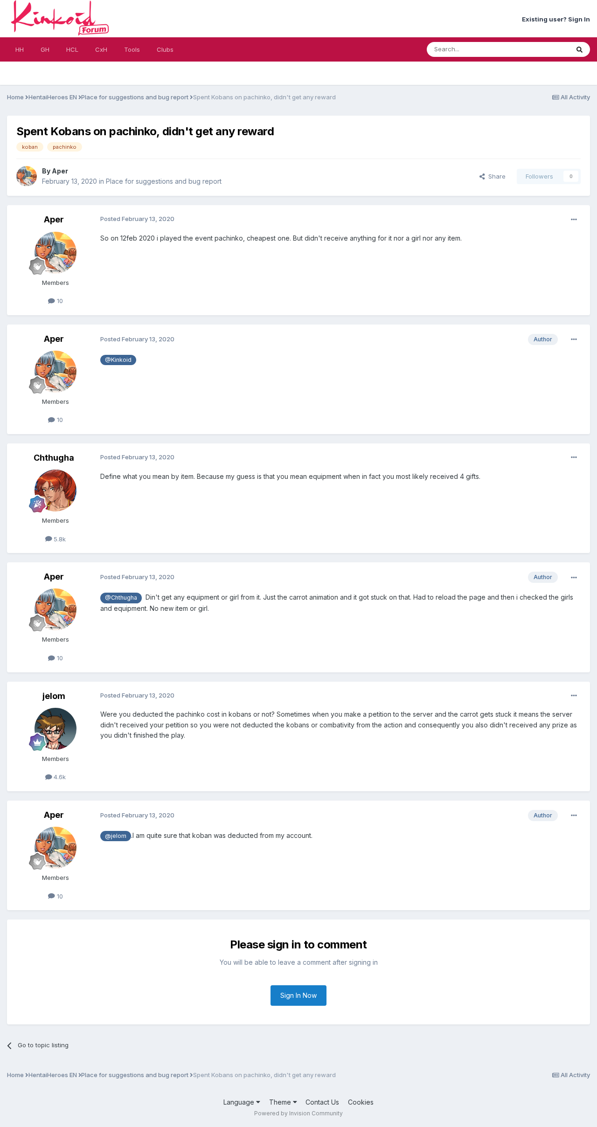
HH (19, 49)
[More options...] (574, 219)
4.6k (59, 777)
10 (59, 300)
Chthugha (54, 458)
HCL (72, 49)
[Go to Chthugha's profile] (55, 491)
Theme (281, 1102)
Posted (137, 218)
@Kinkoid (118, 359)
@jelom (115, 835)
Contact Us (322, 1102)
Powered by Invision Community (298, 1113)
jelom (53, 696)
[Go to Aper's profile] (26, 176)
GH (45, 49)
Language (239, 1102)
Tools (132, 49)
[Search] (579, 49)
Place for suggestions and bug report (164, 181)
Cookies (361, 1102)
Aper (60, 171)
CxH (101, 49)
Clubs (165, 49)
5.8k (59, 539)
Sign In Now (298, 995)
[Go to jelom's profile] (55, 729)
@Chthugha (121, 597)
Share (495, 176)
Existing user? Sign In (556, 19)
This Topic (541, 49)
